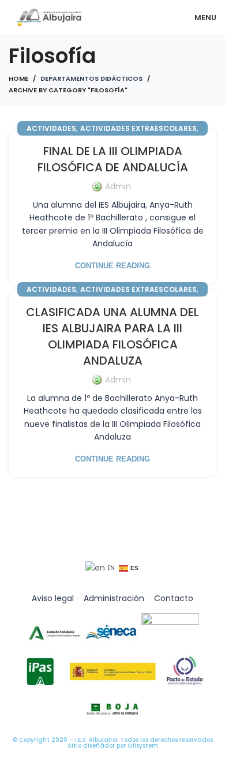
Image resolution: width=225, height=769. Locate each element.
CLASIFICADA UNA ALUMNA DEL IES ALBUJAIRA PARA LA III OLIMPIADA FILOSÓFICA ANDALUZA (112, 336)
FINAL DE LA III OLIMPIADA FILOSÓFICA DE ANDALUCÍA (113, 159)
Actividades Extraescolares (138, 128)
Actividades (51, 128)
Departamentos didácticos (91, 78)
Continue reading (112, 265)
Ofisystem (142, 745)
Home (18, 78)
